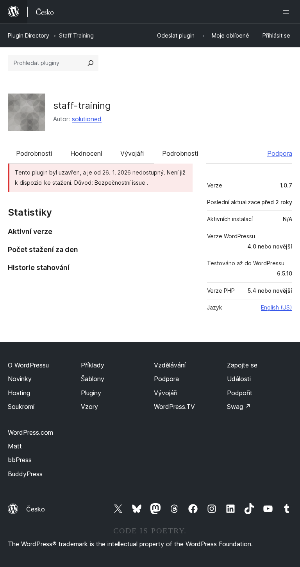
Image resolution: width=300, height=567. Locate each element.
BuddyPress (25, 474)
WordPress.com (30, 432)
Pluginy (91, 393)
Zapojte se (242, 365)
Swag (239, 406)
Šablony (92, 379)
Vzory (89, 406)
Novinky (20, 379)
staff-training (82, 105)
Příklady (92, 365)
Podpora (279, 153)
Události (239, 379)
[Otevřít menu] (287, 11)
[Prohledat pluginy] (90, 63)
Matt (15, 446)
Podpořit (239, 393)
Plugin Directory (28, 35)
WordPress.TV (174, 406)
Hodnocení (86, 153)
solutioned (87, 119)
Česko (35, 509)
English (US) (276, 307)
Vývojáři (132, 153)
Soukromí (21, 406)
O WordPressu (28, 365)
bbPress (20, 460)
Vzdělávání (170, 365)
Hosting (19, 393)
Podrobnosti (34, 153)
